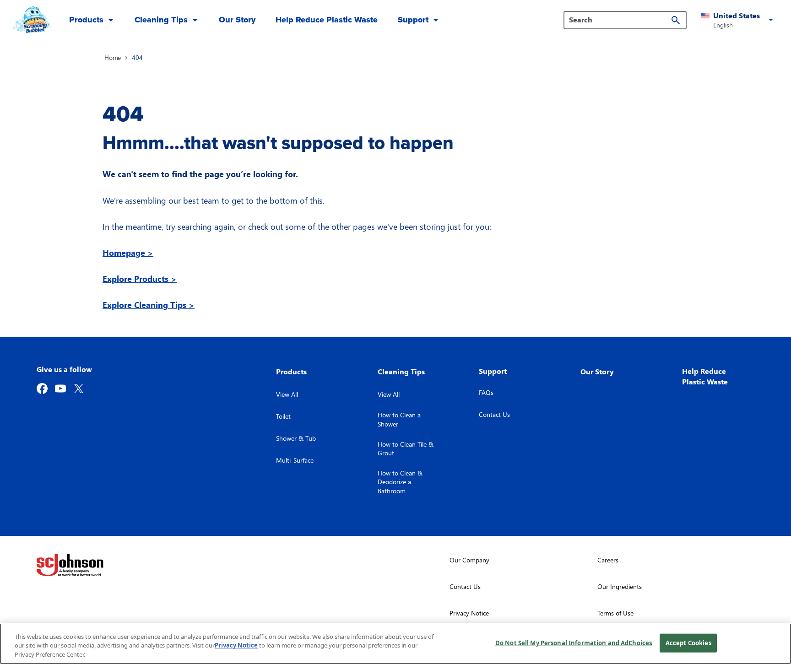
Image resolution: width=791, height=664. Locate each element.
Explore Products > (140, 278)
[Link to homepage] (31, 20)
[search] (675, 20)
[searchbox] (619, 20)
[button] (738, 20)
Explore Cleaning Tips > (149, 304)
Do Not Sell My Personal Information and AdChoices (573, 642)
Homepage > (128, 252)
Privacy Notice (236, 646)
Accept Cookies (688, 642)
